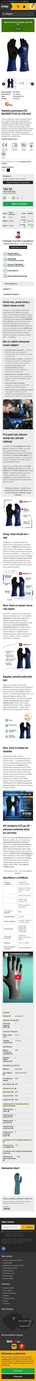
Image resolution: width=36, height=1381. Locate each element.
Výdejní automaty (8, 1298)
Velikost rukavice (8, 167)
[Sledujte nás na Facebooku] (4, 1249)
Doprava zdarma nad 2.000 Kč (13, 1260)
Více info (18, 29)
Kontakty (6, 1296)
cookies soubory (7, 1359)
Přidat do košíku (19, 204)
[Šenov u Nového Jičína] (30, 1322)
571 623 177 (12, 1)
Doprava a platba (8, 1288)
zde (8, 1365)
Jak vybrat (6, 1303)
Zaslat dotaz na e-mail (18, 247)
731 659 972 (24, 1)
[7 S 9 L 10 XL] (6, 170)
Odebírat (29, 1227)
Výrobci (5, 1301)
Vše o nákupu (7, 1290)
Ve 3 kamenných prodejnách (16, 259)
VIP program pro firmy (10, 1268)
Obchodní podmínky (9, 1293)
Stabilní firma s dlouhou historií (13, 1265)
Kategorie (9, 14)
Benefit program (8, 1271)
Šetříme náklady (8, 1278)
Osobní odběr (7, 1263)
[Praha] (13, 1319)
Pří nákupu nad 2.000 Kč (14, 254)
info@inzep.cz (27, 853)
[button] (3, 83)
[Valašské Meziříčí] (29, 1324)
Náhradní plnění (8, 1276)
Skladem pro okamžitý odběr (16, 265)
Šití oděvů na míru (9, 1273)
